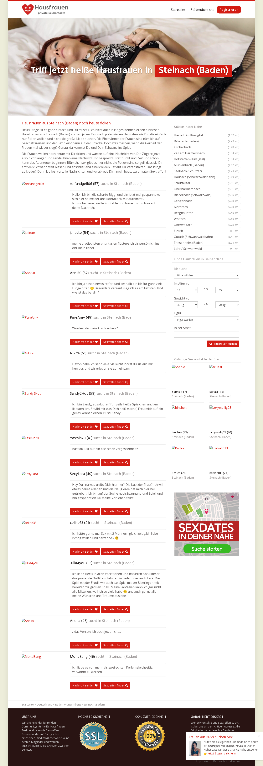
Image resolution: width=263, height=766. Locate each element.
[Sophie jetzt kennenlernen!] (188, 376)
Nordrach (206, 207)
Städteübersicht (202, 10)
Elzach (206, 231)
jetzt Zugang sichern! (222, 753)
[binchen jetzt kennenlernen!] (188, 417)
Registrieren (228, 10)
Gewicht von (182, 298)
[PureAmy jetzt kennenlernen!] (41, 329)
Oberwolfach (206, 225)
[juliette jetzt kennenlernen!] (41, 245)
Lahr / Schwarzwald (206, 249)
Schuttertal (206, 183)
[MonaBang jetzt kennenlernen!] (41, 668)
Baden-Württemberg (68, 704)
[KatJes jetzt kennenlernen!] (188, 458)
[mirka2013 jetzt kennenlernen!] (225, 458)
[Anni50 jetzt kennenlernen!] (41, 285)
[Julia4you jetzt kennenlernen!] (41, 575)
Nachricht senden (83, 221)
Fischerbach (206, 147)
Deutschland (44, 704)
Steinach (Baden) (128, 184)
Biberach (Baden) (206, 141)
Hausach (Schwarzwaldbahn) (206, 177)
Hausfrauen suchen (224, 344)
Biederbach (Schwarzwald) (206, 195)
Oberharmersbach (206, 189)
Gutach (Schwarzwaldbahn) (206, 237)
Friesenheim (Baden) (206, 243)
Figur (177, 313)
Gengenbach (206, 201)
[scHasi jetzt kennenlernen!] (225, 376)
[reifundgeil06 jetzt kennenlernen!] (41, 196)
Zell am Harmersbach (206, 153)
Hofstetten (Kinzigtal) (206, 159)
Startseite (178, 10)
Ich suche (180, 269)
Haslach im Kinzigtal (206, 135)
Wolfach (206, 219)
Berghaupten (206, 213)
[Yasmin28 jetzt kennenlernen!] (41, 450)
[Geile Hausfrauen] (45, 9)
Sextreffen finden (114, 221)
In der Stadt (182, 328)
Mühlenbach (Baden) (206, 165)
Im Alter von (182, 283)
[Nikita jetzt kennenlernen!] (41, 365)
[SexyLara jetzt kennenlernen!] (41, 486)
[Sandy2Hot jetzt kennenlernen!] (41, 405)
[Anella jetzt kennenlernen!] (41, 633)
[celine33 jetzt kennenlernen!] (41, 535)
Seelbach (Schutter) (206, 171)
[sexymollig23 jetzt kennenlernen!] (225, 417)
